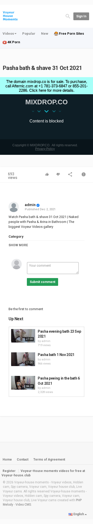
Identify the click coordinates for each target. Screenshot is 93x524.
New (44, 33)
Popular (28, 33)
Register (9, 471)
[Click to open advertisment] (46, 116)
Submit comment (42, 282)
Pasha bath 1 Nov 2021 (56, 355)
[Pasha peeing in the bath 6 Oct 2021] (23, 382)
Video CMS (23, 504)
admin (30, 205)
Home (7, 459)
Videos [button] (8, 33)
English (79, 514)
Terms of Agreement (49, 459)
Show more (18, 245)
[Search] (68, 15)
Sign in (81, 16)
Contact (22, 459)
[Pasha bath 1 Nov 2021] (23, 359)
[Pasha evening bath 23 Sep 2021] (23, 336)
